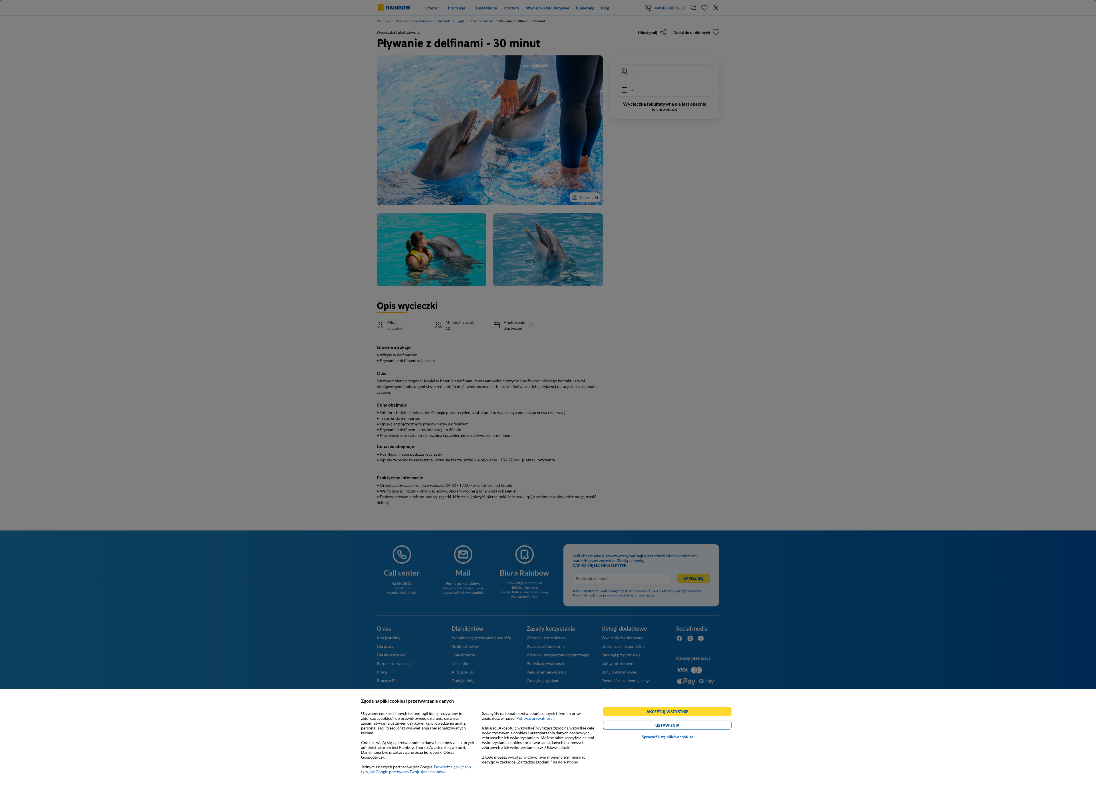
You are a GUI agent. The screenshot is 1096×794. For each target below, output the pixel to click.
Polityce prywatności (535, 718)
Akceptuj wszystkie (669, 712)
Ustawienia (677, 726)
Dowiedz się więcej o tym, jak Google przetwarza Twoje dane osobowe (416, 769)
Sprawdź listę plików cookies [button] (667, 736)
